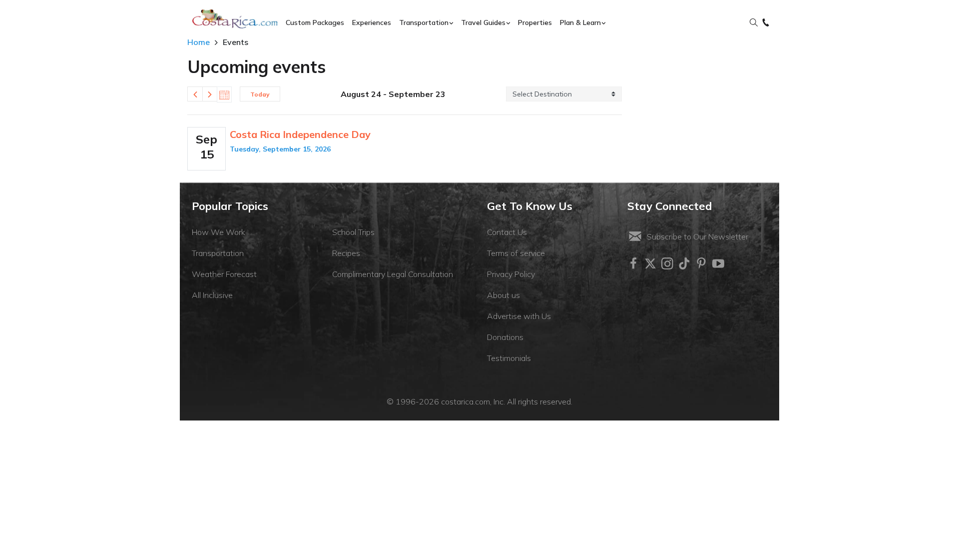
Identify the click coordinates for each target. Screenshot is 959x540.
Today (260, 94)
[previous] (194, 94)
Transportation (218, 253)
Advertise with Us (519, 316)
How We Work (218, 232)
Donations (505, 337)
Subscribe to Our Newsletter (697, 237)
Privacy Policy (511, 274)
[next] (209, 94)
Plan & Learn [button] (580, 22)
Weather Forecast (224, 274)
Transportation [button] (424, 22)
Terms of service (516, 253)
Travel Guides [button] (483, 22)
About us (503, 295)
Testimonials (509, 358)
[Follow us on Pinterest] (701, 263)
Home (198, 42)
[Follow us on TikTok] (684, 263)
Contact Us (507, 232)
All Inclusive (212, 295)
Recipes (346, 253)
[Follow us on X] (650, 263)
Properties (535, 22)
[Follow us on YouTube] (718, 263)
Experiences (371, 22)
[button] (754, 23)
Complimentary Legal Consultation (392, 274)
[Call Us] (766, 23)
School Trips (353, 232)
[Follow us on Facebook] (633, 263)
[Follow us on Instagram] (667, 263)
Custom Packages (315, 22)
